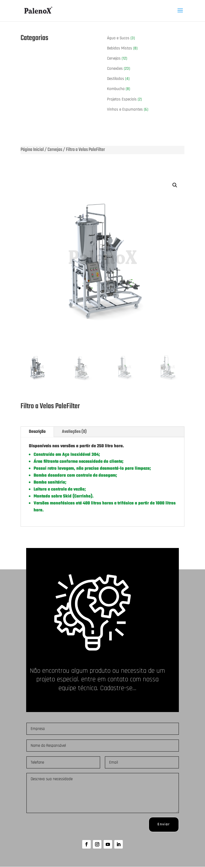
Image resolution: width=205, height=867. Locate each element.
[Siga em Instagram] (97, 844)
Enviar (163, 824)
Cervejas (55, 150)
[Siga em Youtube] (108, 844)
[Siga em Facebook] (86, 844)
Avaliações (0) (74, 431)
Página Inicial (32, 150)
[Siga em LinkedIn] (118, 844)
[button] (175, 185)
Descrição (37, 431)
